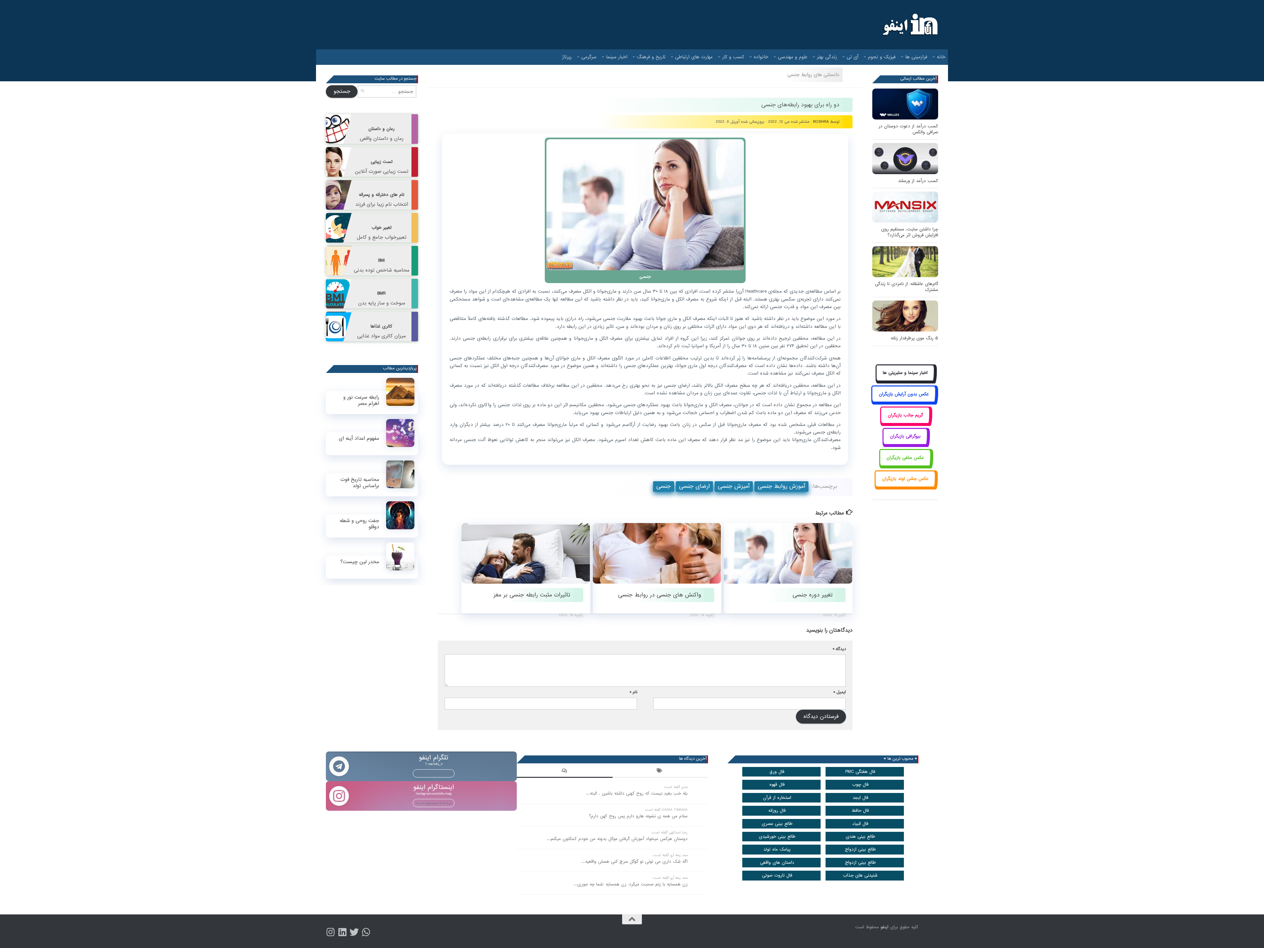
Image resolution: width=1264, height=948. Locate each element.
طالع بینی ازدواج (860, 849)
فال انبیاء (860, 823)
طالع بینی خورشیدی (777, 836)
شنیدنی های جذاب (860, 875)
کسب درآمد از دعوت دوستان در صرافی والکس (908, 129)
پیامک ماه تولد (777, 849)
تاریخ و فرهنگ (651, 57)
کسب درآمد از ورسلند (918, 180)
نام (633, 692)
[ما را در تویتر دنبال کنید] (354, 932)
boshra (821, 121)
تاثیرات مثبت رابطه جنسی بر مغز (531, 595)
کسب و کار (733, 57)
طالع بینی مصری (777, 823)
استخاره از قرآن (777, 797)
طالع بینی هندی (860, 836)
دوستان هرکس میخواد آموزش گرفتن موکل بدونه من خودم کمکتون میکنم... (617, 838)
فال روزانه (777, 810)
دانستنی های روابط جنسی (813, 74)
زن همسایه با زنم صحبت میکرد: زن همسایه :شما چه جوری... (630, 884)
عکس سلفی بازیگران (905, 457)
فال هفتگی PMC (860, 771)
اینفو (884, 927)
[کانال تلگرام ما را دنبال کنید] (366, 932)
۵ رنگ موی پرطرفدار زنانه (914, 338)
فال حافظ (860, 810)
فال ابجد (860, 797)
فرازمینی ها (916, 57)
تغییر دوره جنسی (812, 595)
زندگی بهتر (827, 57)
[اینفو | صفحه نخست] (909, 24)
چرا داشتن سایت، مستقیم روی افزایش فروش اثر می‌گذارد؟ (909, 232)
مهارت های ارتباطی (694, 57)
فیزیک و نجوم (882, 57)
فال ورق (777, 771)
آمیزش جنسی (734, 486)
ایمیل (839, 692)
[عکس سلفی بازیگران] (905, 464)
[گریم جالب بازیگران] (905, 422)
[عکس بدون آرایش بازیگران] (903, 401)
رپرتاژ (567, 57)
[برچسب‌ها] (660, 771)
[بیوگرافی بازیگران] (905, 443)
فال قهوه (777, 784)
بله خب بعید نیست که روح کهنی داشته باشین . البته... (637, 793)
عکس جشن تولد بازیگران (905, 478)
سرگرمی (588, 57)
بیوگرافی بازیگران (905, 436)
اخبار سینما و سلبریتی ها (905, 372)
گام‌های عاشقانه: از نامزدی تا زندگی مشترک (906, 286)
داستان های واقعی (777, 862)
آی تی (852, 57)
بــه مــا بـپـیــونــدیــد (434, 773)
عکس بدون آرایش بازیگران (904, 394)
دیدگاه (839, 649)
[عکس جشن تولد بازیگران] (905, 486)
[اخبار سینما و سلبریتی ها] (905, 380)
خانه (941, 57)
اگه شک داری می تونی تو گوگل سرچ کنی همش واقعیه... (634, 861)
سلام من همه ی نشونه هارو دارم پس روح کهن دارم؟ (638, 816)
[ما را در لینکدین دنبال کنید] (342, 932)
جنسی (663, 486)
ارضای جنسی (694, 486)
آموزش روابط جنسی (781, 486)
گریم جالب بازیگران (905, 415)
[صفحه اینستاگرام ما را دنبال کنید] (330, 932)
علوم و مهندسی (792, 57)
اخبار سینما (616, 57)
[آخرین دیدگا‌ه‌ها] (564, 771)
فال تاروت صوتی (777, 875)
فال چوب (860, 784)
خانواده (761, 57)
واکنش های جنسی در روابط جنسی (659, 595)
